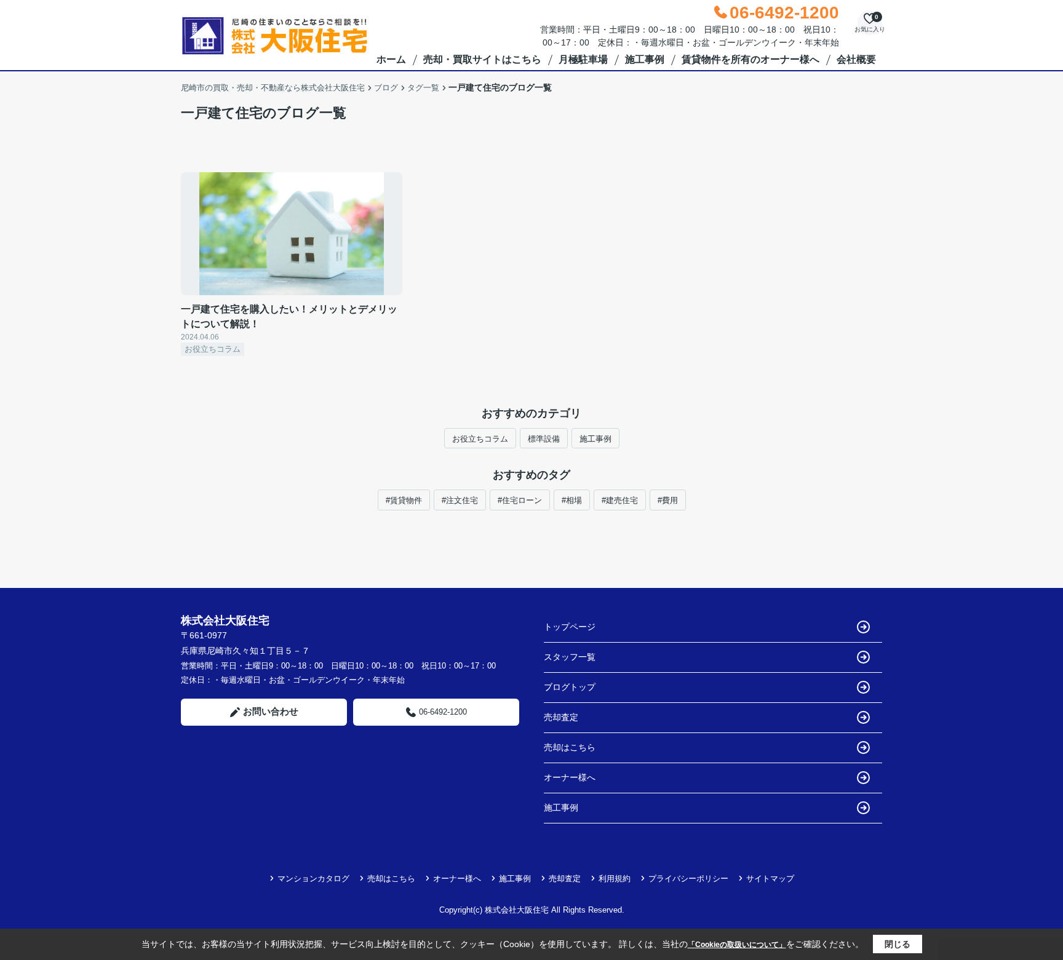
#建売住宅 (620, 500)
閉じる (897, 944)
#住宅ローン (520, 500)
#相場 (572, 500)
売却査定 (561, 717)
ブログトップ (569, 687)
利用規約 (615, 878)
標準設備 (544, 438)
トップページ (569, 627)
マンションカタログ (313, 878)
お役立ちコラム (480, 438)
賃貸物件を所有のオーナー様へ (750, 59)
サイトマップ (770, 878)
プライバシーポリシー (688, 878)
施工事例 (644, 59)
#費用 (668, 500)
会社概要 (856, 59)
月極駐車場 (583, 59)
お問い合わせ (270, 711)
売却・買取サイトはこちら (482, 59)
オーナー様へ (569, 777)
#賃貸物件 (404, 500)
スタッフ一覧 (569, 657)
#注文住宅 (460, 500)
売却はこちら (569, 747)
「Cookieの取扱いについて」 (737, 944)
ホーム (391, 59)
